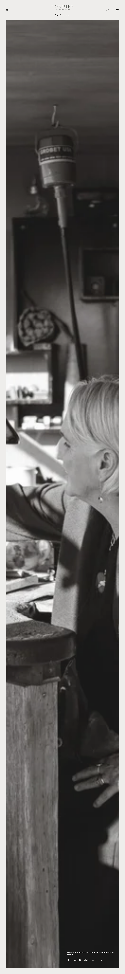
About (62, 15)
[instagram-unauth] (7, 10)
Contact (67, 15)
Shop (56, 15)
